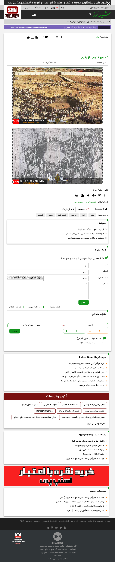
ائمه (83, 215)
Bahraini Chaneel (44, 411)
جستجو (37, 521)
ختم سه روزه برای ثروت (95, 411)
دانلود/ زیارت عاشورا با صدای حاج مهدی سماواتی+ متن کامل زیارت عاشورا (80, 21)
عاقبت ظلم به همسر (70, 404)
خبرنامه (29, 521)
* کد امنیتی (103, 277)
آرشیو (90, 521)
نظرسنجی (45, 521)
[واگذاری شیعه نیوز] (57, 26)
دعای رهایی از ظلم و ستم (94, 404)
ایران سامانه (51, 558)
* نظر (105, 284)
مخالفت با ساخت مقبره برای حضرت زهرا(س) (86, 238)
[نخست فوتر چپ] (19, 538)
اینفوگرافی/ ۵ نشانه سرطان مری (92, 449)
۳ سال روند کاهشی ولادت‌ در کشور (87, 506)
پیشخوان (104, 37)
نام (107, 265)
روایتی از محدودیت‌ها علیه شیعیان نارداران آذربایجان (80, 502)
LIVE (53, 8)
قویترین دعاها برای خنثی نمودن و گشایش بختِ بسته (83, 417)
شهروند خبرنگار (41, 8)
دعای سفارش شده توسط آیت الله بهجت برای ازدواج (35, 417)
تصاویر (40, 215)
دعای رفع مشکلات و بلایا (69, 411)
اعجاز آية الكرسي (50, 404)
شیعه (50, 215)
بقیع (92, 215)
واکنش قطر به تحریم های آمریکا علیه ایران (88, 441)
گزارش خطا (99, 209)
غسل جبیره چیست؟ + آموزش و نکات (86, 510)
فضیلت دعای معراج (29, 404)
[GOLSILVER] (56, 476)
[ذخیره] (36, 37)
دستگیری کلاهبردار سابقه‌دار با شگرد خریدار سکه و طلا (83, 376)
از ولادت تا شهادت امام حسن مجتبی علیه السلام (85, 233)
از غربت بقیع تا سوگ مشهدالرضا (91, 229)
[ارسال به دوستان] (32, 37)
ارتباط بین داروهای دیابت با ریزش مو (90, 368)
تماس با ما (27, 8)
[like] (84, 209)
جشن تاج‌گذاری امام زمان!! (94, 454)
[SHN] (12, 12)
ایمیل (105, 271)
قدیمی (74, 215)
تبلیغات (54, 521)
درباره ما (108, 521)
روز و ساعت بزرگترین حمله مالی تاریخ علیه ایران (85, 458)
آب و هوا (74, 521)
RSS (22, 521)
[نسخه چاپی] (28, 37)
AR (62, 8)
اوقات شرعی (64, 521)
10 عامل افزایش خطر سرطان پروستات (89, 445)
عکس (97, 37)
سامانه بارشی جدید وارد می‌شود (92, 385)
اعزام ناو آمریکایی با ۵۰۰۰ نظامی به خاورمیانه (87, 363)
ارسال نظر (66, 209)
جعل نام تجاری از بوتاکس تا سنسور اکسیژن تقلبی (85, 372)
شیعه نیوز (62, 215)
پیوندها (83, 521)
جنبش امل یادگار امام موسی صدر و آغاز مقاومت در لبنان (82, 381)
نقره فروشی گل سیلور (96, 423)
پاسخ (14, 331)
